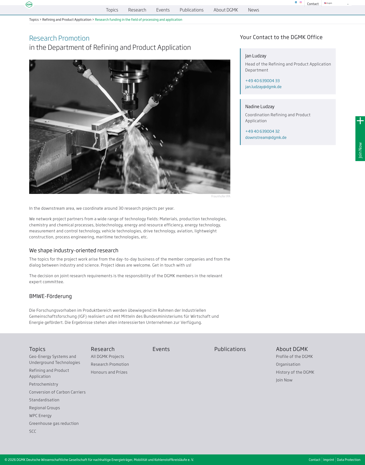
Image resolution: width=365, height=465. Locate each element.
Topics (37, 349)
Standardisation (44, 400)
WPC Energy (40, 415)
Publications (230, 349)
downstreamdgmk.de (266, 137)
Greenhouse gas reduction (54, 423)
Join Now (360, 150)
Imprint (328, 460)
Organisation (288, 364)
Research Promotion (110, 364)
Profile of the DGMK (294, 356)
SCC (32, 431)
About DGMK (292, 349)
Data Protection (348, 460)
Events (161, 349)
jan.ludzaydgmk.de (263, 86)
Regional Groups (44, 407)
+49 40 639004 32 (262, 131)
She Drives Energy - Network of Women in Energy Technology (166, 18)
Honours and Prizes (109, 372)
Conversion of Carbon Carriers (57, 392)
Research (103, 349)
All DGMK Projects (107, 356)
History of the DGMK (295, 372)
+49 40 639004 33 (262, 80)
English (329, 3)
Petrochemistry (43, 384)
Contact (314, 460)
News (253, 10)
